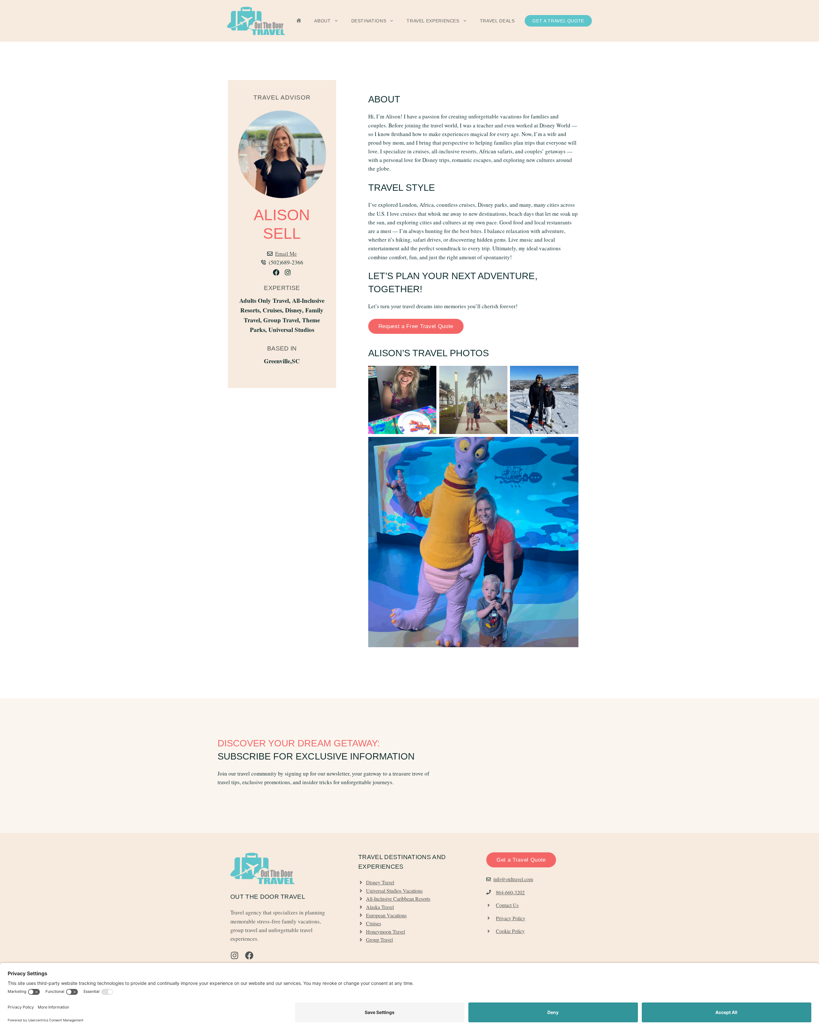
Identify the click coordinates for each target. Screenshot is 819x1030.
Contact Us (507, 905)
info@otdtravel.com (513, 879)
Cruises (373, 923)
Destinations (368, 20)
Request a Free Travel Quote (415, 326)
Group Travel (379, 939)
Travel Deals (497, 20)
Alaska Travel (380, 907)
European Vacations (386, 915)
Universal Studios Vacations (394, 890)
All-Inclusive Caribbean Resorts (398, 898)
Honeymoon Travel (385, 931)
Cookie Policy (510, 931)
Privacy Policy (510, 918)
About (322, 20)
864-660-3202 (510, 892)
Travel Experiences (433, 20)
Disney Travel (380, 882)
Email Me (286, 253)
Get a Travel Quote (558, 20)
